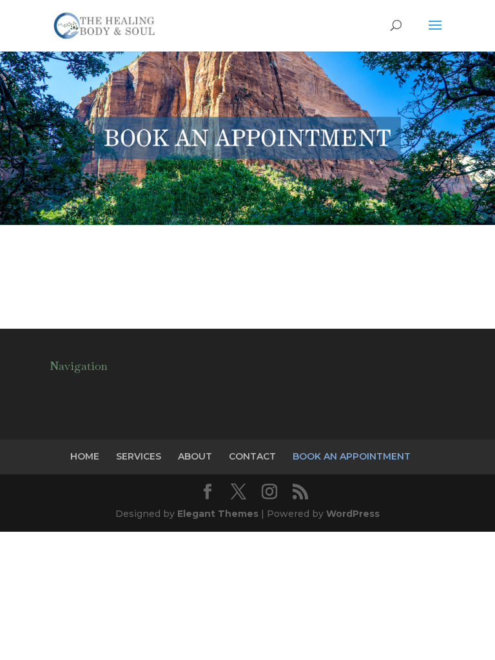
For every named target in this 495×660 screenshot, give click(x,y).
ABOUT (195, 456)
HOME (84, 456)
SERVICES (138, 456)
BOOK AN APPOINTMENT (352, 456)
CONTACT (252, 456)
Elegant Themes (217, 513)
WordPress (353, 513)
